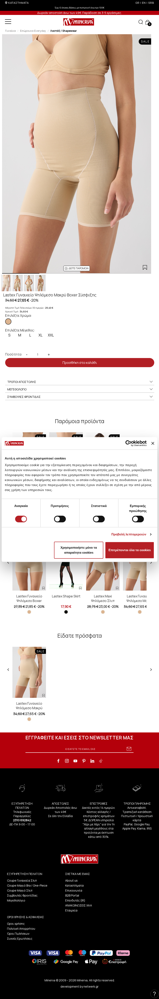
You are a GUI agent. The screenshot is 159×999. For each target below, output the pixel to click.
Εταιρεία (71, 910)
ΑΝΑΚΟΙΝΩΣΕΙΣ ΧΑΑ (78, 905)
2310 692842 (22, 820)
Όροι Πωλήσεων (18, 934)
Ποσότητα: (13, 354)
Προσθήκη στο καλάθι (80, 362)
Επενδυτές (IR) (75, 900)
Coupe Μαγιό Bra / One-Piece (27, 885)
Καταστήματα (74, 885)
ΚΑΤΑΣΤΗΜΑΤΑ (18, 3)
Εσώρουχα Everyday (33, 31)
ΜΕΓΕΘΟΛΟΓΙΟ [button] (16, 389)
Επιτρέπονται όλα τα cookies (129, 550)
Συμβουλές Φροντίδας (22, 895)
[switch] (60, 519)
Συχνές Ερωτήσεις (19, 939)
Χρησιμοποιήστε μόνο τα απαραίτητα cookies (78, 550)
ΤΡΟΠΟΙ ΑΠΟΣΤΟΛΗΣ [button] (21, 382)
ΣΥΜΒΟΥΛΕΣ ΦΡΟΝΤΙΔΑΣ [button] (24, 397)
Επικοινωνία (73, 890)
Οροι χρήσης (16, 924)
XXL (51, 335)
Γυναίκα (10, 31)
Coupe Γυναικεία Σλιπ (22, 880)
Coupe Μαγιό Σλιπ (20, 890)
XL (40, 335)
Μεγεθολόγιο (16, 900)
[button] (76, 268)
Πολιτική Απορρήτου (21, 929)
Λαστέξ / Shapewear (63, 31)
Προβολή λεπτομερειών (128, 534)
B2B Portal (72, 895)
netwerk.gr (91, 986)
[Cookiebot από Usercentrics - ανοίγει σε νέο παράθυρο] (128, 443)
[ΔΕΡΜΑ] (8, 321)
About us (71, 880)
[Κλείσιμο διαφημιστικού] (152, 443)
